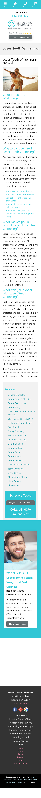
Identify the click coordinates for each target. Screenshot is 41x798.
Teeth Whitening (16, 468)
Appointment (20, 763)
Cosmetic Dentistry (17, 439)
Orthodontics (14, 473)
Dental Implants (15, 456)
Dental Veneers (15, 460)
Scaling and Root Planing (20, 423)
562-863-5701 (20, 15)
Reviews (20, 757)
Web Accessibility (30, 780)
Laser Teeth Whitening (19, 464)
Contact (20, 760)
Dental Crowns (15, 452)
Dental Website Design (14, 782)
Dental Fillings (15, 407)
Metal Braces (14, 481)
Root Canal (13, 427)
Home (20, 748)
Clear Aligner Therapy (18, 477)
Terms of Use (17, 780)
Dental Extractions (17, 403)
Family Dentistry (16, 431)
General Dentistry (16, 395)
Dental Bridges (15, 448)
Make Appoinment (17, 624)
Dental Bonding (15, 443)
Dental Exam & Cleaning (19, 399)
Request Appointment (20, 502)
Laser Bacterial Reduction (20, 419)
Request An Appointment (20, 37)
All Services (13, 485)
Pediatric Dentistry (17, 435)
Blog (20, 754)
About (20, 751)
